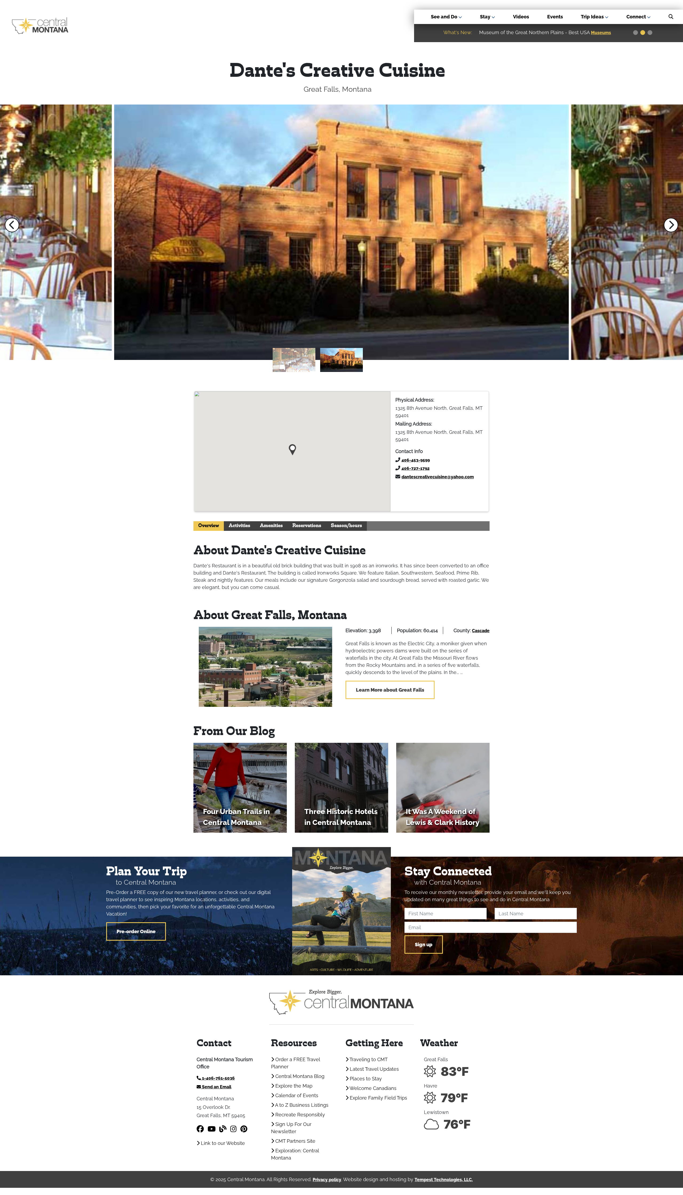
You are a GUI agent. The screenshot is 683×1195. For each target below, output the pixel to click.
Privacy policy (327, 1179)
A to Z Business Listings (301, 1105)
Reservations (306, 525)
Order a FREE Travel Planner (295, 1063)
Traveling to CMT (368, 1059)
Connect (636, 16)
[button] (12, 225)
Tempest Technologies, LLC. (444, 1179)
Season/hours (346, 525)
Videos (521, 16)
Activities (239, 525)
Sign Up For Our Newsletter (291, 1127)
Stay (485, 16)
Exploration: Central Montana (295, 1154)
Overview (208, 525)
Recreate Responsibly (299, 1114)
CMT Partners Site (294, 1141)
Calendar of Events (296, 1095)
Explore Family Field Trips (377, 1098)
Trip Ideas (593, 16)
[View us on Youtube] (212, 1129)
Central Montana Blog (299, 1076)
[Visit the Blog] (223, 1129)
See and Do (444, 16)
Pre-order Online (136, 931)
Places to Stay (365, 1078)
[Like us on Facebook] (200, 1129)
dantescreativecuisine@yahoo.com (438, 476)
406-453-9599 (416, 460)
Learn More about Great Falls (390, 690)
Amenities (271, 525)
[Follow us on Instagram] (233, 1129)
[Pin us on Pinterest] (243, 1129)
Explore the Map (293, 1086)
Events (555, 16)
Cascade (481, 630)
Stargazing (603, 32)
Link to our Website (222, 1143)
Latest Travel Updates (373, 1069)
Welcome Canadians (372, 1088)
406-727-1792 (416, 468)
